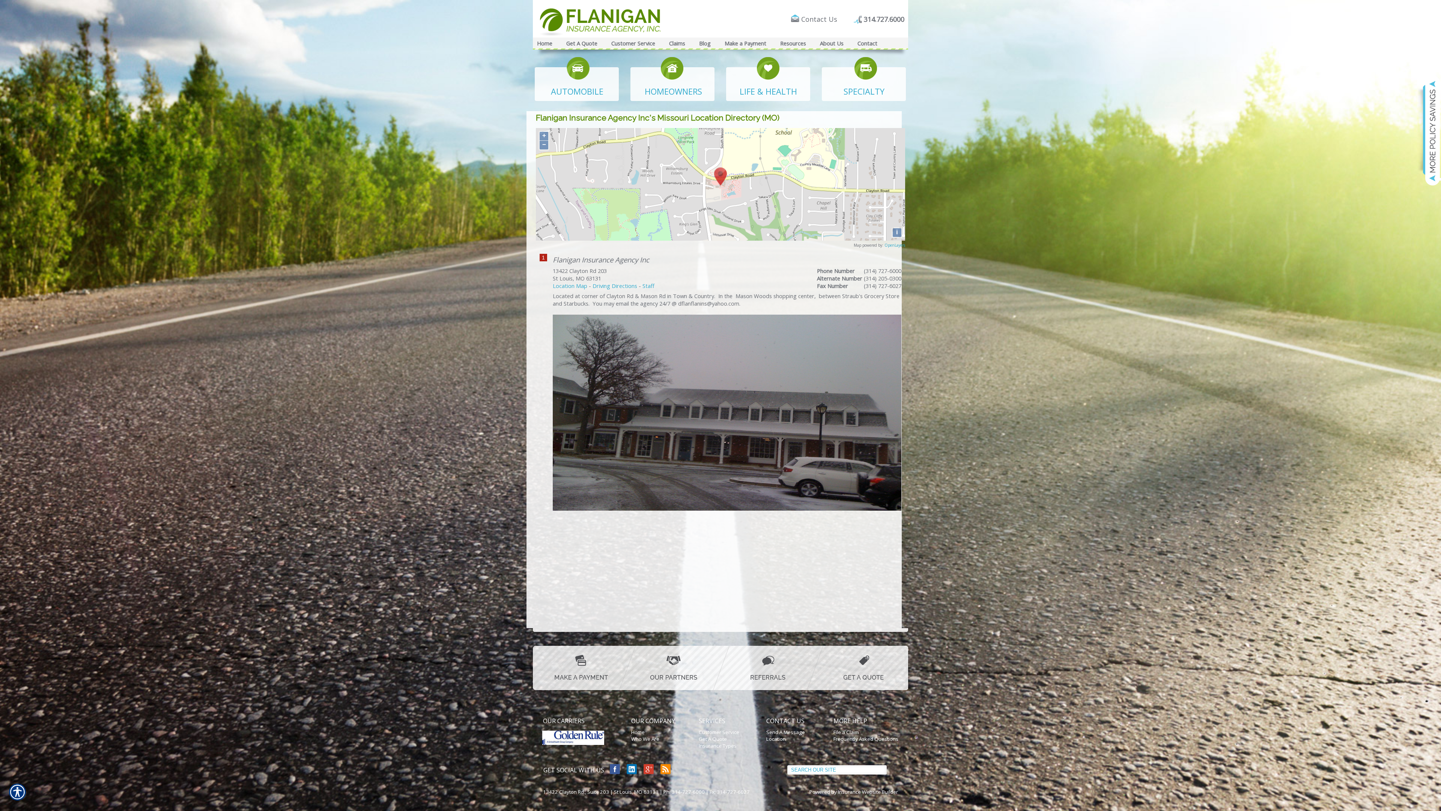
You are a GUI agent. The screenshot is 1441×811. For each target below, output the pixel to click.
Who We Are (645, 739)
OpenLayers (894, 245)
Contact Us (819, 19)
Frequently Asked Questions (865, 739)
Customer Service (719, 732)
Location (776, 739)
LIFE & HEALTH (768, 91)
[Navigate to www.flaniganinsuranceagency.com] (1428, 130)
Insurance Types (718, 745)
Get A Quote (713, 739)
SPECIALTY (864, 91)
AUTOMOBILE (577, 91)
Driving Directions (615, 285)
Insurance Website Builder (868, 791)
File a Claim (846, 732)
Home (638, 732)
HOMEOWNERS (673, 91)
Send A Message (785, 732)
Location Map (570, 285)
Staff (648, 285)
